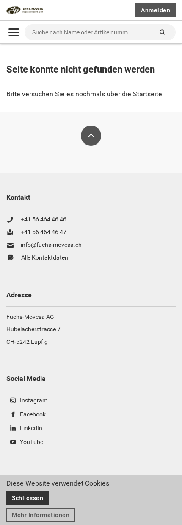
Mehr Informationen (40, 515)
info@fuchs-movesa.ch (51, 245)
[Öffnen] (13, 32)
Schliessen (27, 498)
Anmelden (155, 10)
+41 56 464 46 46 (43, 219)
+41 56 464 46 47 (43, 232)
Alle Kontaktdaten (44, 258)
